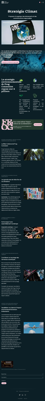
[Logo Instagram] (25, 395)
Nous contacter (38, 124)
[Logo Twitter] (20, 395)
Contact (3, 383)
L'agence (3, 380)
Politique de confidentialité (24, 391)
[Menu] (43, 2)
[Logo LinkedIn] (22, 395)
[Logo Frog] (11, 2)
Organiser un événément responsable (10, 62)
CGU (17, 391)
